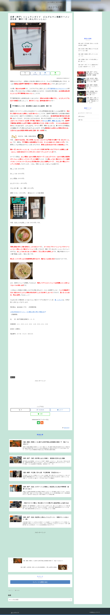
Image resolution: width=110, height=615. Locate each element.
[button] (70, 600)
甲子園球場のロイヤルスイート (57, 88)
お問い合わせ (81, 116)
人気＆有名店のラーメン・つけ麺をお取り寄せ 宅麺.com (27, 312)
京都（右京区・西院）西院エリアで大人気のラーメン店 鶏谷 (88, 49)
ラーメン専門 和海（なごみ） (52, 121)
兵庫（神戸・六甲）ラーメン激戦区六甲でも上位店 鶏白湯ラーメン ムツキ (88, 65)
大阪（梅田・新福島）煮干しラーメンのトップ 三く (88, 55)
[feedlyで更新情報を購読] (38, 422)
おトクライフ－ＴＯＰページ (85, 113)
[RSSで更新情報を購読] (41, 422)
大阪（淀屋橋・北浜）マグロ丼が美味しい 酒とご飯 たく (88, 60)
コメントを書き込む (40, 582)
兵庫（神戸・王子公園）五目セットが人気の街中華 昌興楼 (88, 44)
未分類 (13, 377)
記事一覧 (80, 119)
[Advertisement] (40, 392)
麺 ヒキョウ (59, 300)
